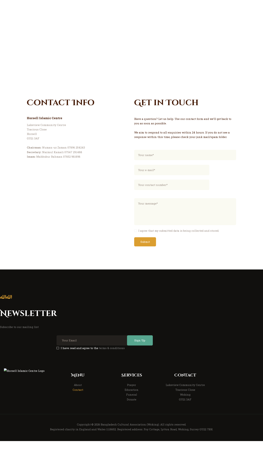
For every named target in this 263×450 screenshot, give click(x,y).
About (78, 385)
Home (94, 59)
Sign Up (139, 340)
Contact (78, 389)
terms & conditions (112, 348)
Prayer (131, 385)
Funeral (131, 394)
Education (131, 389)
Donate (131, 399)
